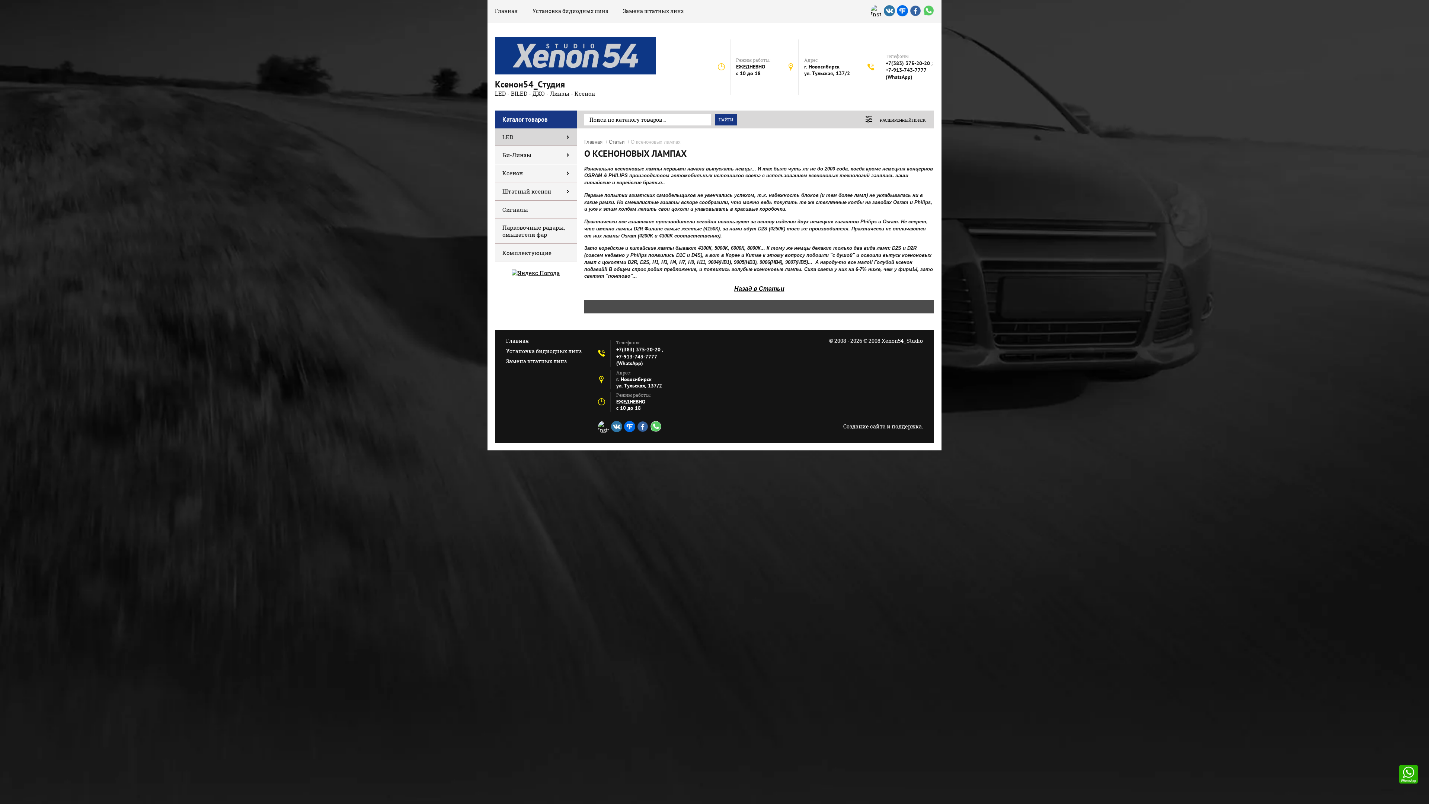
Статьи (616, 142)
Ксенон (512, 173)
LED (507, 137)
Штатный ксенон (526, 191)
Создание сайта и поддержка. (883, 426)
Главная (506, 11)
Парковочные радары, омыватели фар (533, 231)
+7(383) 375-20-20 (908, 63)
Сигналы (515, 209)
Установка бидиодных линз (570, 11)
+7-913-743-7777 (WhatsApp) (906, 73)
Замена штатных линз (653, 11)
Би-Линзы (516, 155)
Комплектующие (527, 252)
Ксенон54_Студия (530, 84)
